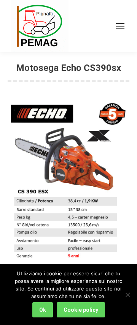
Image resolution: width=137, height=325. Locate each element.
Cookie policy (81, 310)
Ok (42, 310)
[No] (127, 294)
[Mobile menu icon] (120, 26)
